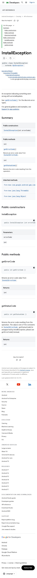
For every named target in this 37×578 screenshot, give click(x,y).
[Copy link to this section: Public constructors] (27, 207)
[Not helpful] (17, 20)
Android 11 (5, 489)
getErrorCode (9, 149)
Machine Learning (7, 426)
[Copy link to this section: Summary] (15, 118)
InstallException (11, 130)
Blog (3, 411)
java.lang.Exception (13, 75)
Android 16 (5, 473)
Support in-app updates (10, 109)
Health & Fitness (7, 430)
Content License (25, 370)
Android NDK (6, 511)
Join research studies (8, 529)
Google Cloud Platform (9, 552)
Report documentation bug (10, 523)
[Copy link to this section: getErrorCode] (17, 262)
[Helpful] (14, 20)
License (10, 563)
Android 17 (5, 470)
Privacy (4, 436)
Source (4, 405)
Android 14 (5, 480)
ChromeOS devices (8, 455)
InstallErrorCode (11, 155)
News (3, 408)
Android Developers (8, 16)
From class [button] (16, 191)
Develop (18, 16)
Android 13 (5, 483)
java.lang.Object (7, 71)
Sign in (32, 2)
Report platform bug (8, 520)
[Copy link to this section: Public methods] (22, 254)
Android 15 (5, 476)
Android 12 (5, 486)
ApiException (17, 65)
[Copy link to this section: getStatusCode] (18, 306)
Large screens (6, 448)
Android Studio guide (9, 498)
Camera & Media (7, 433)
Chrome (4, 546)
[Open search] (22, 2)
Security (4, 402)
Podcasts (5, 415)
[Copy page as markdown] (11, 58)
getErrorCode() (11, 100)
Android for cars (7, 458)
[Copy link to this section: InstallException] (18, 214)
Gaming (4, 423)
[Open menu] (3, 2)
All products (6, 555)
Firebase (4, 549)
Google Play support (8, 526)
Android (4, 395)
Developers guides (8, 501)
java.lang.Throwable (10, 73)
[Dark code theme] (34, 220)
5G (3, 440)
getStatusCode (9, 165)
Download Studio (7, 508)
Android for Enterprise (9, 398)
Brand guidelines (21, 563)
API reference (8, 10)
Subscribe (28, 568)
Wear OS (5, 451)
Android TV (5, 461)
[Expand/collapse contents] (13, 25)
